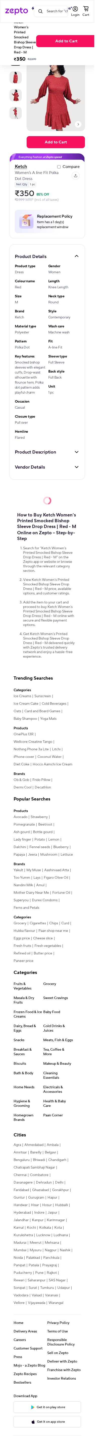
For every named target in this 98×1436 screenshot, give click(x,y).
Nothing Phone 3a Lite (31, 749)
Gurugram (36, 1197)
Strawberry (39, 817)
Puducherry (23, 1273)
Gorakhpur (60, 1190)
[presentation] (78, 124)
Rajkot (52, 1273)
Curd (65, 923)
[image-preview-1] (16, 77)
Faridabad (21, 1190)
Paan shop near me (53, 931)
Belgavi (50, 1152)
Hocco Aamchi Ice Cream (52, 764)
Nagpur (51, 1250)
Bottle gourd (43, 832)
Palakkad (33, 1257)
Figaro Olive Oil (56, 877)
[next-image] (78, 124)
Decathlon (43, 787)
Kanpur (37, 1220)
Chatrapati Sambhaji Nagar (34, 1167)
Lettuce (67, 854)
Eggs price (22, 938)
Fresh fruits (22, 946)
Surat (33, 1288)
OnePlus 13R (24, 734)
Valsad (37, 1295)
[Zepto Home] (16, 11)
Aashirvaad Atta (56, 870)
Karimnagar (56, 1220)
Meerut (35, 1242)
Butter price (43, 953)
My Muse (33, 870)
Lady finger (22, 839)
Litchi (56, 749)
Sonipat (19, 1288)
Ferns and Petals (26, 908)
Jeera (32, 854)
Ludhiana (61, 1235)
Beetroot (45, 824)
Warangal (55, 1303)
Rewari (19, 1280)
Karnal (19, 1227)
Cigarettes (38, 923)
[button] (47, 256)
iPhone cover (24, 757)
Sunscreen (42, 696)
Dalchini (20, 847)
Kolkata (45, 1227)
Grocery (20, 923)
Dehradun (44, 1182)
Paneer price (23, 961)
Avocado (20, 817)
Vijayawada (36, 1303)
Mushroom (48, 854)
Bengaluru (22, 1160)
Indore (39, 1212)
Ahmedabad (33, 1145)
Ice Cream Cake (26, 703)
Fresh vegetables (47, 946)
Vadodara (21, 1295)
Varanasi (51, 1295)
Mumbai (20, 1250)
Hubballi (61, 1205)
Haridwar (21, 1205)
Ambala (53, 1145)
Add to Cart (66, 41)
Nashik (65, 1250)
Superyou (21, 900)
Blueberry (61, 847)
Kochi (31, 1227)
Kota (58, 1227)
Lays (36, 877)
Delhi (59, 1182)
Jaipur (52, 1212)
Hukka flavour (24, 931)
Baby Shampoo (25, 718)
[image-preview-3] (16, 113)
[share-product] (76, 176)
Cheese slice (43, 938)
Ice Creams (22, 696)
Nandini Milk (23, 885)
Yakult (18, 870)
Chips (53, 923)
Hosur (47, 1205)
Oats (17, 711)
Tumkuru (47, 1288)
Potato (39, 839)
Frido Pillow (41, 780)
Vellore (19, 1303)
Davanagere (23, 1182)
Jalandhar (21, 1220)
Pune (39, 1273)
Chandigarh (57, 1160)
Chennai (20, 1175)
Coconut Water (49, 757)
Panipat (19, 1265)
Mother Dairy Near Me (31, 892)
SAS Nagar (57, 1280)
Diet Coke (21, 764)
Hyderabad (22, 1212)
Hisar (35, 1205)
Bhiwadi (39, 1160)
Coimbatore (39, 1175)
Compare (71, 166)
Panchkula (51, 1257)
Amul (40, 885)
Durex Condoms (45, 900)
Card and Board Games (42, 711)
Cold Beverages (54, 703)
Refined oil (22, 953)
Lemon (53, 839)
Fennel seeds (39, 847)
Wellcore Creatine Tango (33, 742)
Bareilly (35, 1152)
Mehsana (52, 1242)
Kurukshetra (23, 1235)
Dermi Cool (22, 787)
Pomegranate (24, 824)
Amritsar (20, 1152)
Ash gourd (22, 832)
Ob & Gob (21, 780)
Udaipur (63, 1288)
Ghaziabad (40, 1190)
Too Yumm (22, 877)
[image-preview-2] (16, 95)
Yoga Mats (48, 718)
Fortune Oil (61, 892)
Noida (18, 1257)
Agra (17, 1145)
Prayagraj (49, 1265)
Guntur (19, 1197)
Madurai (20, 1242)
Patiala (34, 1265)
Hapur (52, 1197)
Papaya (19, 854)
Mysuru (35, 1250)
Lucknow (43, 1235)
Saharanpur (36, 1280)
